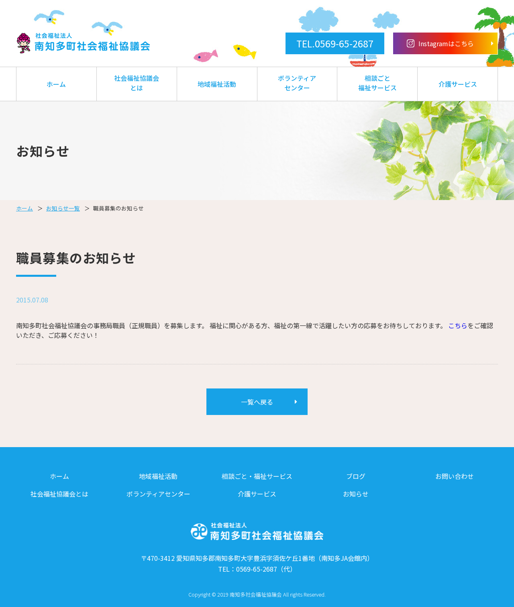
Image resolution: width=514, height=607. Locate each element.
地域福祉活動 (217, 84)
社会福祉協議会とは (136, 82)
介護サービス (458, 84)
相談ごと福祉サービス (377, 82)
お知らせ (356, 494)
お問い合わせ (454, 476)
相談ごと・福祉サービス (257, 476)
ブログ (355, 476)
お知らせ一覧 (63, 208)
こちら (457, 325)
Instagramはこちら (446, 43)
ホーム (56, 84)
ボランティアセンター (297, 82)
